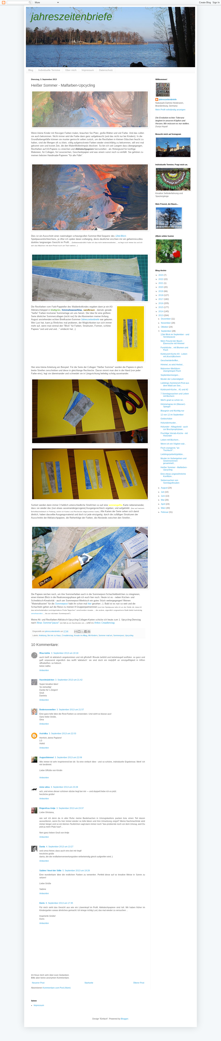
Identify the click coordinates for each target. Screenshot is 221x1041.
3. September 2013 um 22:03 (62, 733)
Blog (30, 70)
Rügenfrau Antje (47, 808)
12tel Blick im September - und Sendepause (175, 335)
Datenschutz (106, 70)
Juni (163, 496)
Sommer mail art (105, 635)
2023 (161, 275)
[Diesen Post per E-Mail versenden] (76, 631)
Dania (42, 846)
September (166, 331)
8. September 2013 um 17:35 (59, 903)
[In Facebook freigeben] (85, 631)
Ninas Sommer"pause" (48, 622)
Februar (165, 512)
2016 (161, 303)
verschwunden (37, 613)
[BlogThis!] (79, 631)
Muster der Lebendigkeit (172, 379)
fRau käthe (44, 653)
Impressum (88, 70)
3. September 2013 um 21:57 (70, 709)
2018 (161, 295)
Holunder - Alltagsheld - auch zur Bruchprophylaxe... (174, 428)
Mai (163, 500)
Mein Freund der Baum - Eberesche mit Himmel (172, 342)
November (166, 323)
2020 (161, 287)
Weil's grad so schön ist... (172, 400)
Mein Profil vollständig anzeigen (170, 109)
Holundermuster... (169, 423)
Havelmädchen (46, 680)
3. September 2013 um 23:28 (64, 787)
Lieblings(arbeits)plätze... (172, 454)
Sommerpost (61, 603)
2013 (161, 315)
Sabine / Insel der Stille (50, 870)
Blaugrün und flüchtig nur (172, 411)
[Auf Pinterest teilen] (89, 631)
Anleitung (42, 635)
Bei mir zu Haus (54, 635)
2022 (161, 279)
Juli (163, 492)
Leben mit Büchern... (170, 440)
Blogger (124, 1019)
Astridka (43, 733)
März (163, 508)
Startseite (88, 983)
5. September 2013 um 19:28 (76, 870)
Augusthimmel (46, 757)
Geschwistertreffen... (170, 360)
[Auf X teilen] (82, 631)
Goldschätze (166, 418)
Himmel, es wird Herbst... (172, 364)
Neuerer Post (38, 983)
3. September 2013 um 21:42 (69, 680)
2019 (161, 291)
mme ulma (44, 787)
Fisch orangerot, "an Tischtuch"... (170, 449)
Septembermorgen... (170, 375)
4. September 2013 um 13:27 (59, 846)
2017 (161, 299)
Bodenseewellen (47, 709)
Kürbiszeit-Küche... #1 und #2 (174, 389)
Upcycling (129, 635)
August (164, 488)
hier (89, 603)
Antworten (44, 670)
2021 (161, 283)
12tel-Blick (120, 236)
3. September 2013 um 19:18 (64, 653)
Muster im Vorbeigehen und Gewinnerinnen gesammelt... (173, 461)
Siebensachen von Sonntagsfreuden (170, 481)
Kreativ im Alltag (80, 635)
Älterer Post (138, 983)
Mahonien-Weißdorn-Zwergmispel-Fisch (171, 369)
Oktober (165, 327)
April (163, 504)
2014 (161, 311)
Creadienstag (67, 635)
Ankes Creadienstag (104, 622)
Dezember (166, 319)
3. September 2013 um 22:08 (68, 757)
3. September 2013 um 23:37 (70, 808)
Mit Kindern (93, 635)
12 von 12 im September (172, 415)
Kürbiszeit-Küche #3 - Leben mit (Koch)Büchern (174, 355)
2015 (161, 307)
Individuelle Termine (49, 70)
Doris (42, 903)
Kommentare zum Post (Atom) (57, 988)
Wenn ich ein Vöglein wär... (173, 444)
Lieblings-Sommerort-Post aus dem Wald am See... (175, 384)
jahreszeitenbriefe (71, 16)
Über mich (70, 70)
